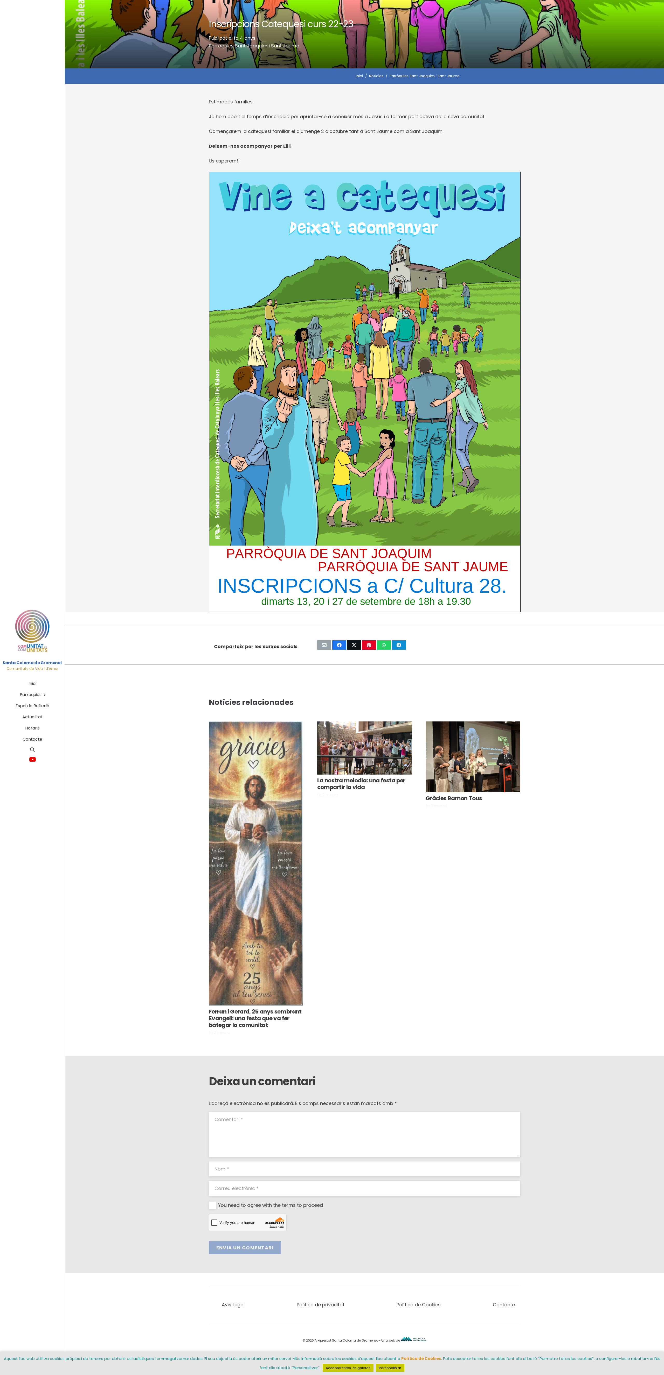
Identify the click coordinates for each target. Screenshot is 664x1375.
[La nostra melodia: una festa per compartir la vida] (364, 748)
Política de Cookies (419, 1304)
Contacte (504, 1304)
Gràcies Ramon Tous (454, 798)
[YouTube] (32, 760)
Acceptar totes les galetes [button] (348, 1367)
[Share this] (339, 645)
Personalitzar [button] (390, 1367)
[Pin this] (369, 645)
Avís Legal (233, 1304)
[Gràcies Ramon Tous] (473, 756)
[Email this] (324, 645)
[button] (32, 749)
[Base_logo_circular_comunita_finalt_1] (32, 631)
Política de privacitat (320, 1304)
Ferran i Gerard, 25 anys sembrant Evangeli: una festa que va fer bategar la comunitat (255, 1018)
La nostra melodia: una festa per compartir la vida (361, 783)
